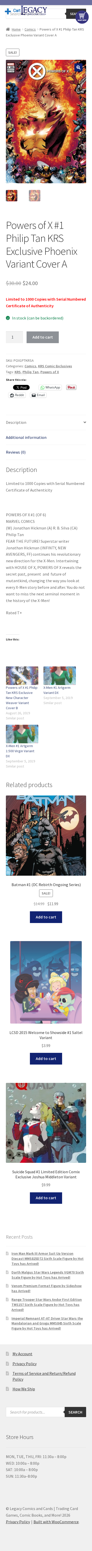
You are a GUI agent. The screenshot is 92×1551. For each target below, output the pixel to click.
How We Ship (24, 1388)
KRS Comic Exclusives (55, 366)
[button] (78, 67)
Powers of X (49, 372)
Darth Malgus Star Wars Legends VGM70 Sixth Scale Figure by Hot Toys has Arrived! (48, 1275)
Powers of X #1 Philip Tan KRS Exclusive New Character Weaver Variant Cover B (22, 697)
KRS (18, 372)
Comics (30, 29)
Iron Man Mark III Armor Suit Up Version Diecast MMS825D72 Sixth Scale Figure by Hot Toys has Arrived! (48, 1258)
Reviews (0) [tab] (16, 452)
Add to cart (42, 337)
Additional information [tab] (26, 437)
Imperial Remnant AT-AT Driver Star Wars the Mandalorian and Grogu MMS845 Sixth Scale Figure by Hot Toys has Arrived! (47, 1323)
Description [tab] (16, 422)
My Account (22, 1353)
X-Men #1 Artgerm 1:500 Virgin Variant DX (20, 751)
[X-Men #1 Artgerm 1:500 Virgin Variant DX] (22, 734)
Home (16, 29)
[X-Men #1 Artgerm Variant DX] (59, 675)
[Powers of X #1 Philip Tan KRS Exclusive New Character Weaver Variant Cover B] (22, 675)
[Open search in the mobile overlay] (46, 1412)
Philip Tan (30, 372)
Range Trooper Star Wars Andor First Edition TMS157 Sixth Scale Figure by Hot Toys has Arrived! (47, 1304)
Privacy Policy (25, 1363)
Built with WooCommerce (56, 1521)
